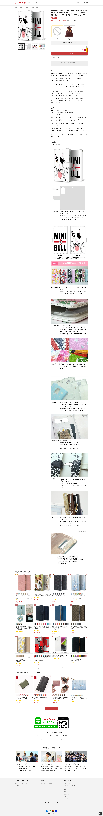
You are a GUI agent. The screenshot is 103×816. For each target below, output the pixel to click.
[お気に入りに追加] (32, 575)
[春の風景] (76, 594)
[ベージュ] (23, 594)
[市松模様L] (55, 594)
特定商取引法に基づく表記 (21, 783)
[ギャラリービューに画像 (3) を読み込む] (35, 46)
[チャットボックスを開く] (100, 813)
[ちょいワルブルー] (44, 656)
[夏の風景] (78, 594)
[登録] (61, 739)
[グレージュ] (21, 594)
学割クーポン (42, 785)
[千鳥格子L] (60, 594)
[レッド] (37, 624)
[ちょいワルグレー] (46, 656)
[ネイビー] (35, 624)
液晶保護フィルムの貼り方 (69, 785)
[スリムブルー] (50, 656)
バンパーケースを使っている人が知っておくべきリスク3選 (75, 788)
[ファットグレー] (39, 656)
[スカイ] (53, 624)
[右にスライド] (46, 46)
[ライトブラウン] (25, 594)
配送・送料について (68, 791)
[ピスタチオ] (58, 695)
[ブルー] (48, 624)
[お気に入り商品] (83, 2)
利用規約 (17, 785)
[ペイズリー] (64, 594)
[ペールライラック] (27, 594)
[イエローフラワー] (17, 656)
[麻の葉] (62, 594)
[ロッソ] (55, 624)
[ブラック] (66, 624)
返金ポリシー (66, 796)
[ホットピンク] (46, 624)
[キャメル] (60, 624)
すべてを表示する (51, 708)
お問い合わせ (66, 798)
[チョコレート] (72, 624)
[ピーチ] (44, 624)
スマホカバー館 (53, 813)
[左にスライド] (16, 46)
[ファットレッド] (35, 656)
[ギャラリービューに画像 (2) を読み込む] (28, 46)
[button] (30, 2)
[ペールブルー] (19, 594)
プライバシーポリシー (20, 788)
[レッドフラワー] (23, 656)
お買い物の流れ (67, 783)
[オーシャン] (68, 624)
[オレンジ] (39, 624)
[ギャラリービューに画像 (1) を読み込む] (21, 46)
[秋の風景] (80, 594)
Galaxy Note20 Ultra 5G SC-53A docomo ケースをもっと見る (51, 668)
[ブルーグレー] (62, 695)
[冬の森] (72, 594)
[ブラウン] (84, 656)
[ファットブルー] (37, 656)
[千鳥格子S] (58, 594)
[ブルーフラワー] (21, 656)
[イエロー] (80, 656)
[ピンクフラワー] (19, 656)
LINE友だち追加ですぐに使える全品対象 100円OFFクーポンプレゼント (69, 63)
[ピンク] (17, 594)
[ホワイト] (50, 624)
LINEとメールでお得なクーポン (46, 783)
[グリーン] (62, 624)
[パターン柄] (82, 594)
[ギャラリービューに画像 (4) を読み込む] (42, 46)
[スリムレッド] (48, 656)
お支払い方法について (68, 794)
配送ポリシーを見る (72, 20)
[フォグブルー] (78, 624)
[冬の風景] (74, 594)
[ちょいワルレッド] (41, 656)
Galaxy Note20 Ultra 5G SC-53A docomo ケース (31, 7)
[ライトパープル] (76, 656)
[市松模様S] (53, 594)
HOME (16, 7)
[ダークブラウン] (64, 624)
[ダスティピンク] (53, 695)
